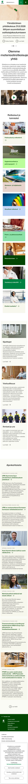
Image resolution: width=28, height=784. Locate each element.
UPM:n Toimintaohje (7, 739)
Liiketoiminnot (10, 2)
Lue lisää (21, 41)
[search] (14, 7)
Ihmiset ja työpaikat (13, 727)
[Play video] (14, 97)
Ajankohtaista (11, 729)
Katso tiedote (10, 41)
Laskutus (4, 734)
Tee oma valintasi (14, 778)
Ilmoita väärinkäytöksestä (8, 741)
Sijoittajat (10, 725)
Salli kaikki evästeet (14, 768)
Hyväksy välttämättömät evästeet (14, 773)
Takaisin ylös (6, 716)
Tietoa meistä (11, 719)
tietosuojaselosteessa (14, 764)
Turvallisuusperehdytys (8, 736)
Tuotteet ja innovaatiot (13, 721)
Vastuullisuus (11, 723)
